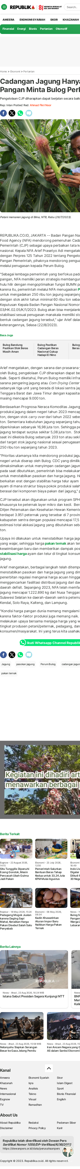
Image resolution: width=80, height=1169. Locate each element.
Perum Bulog (48, 664)
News (3, 1088)
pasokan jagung (25, 664)
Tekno (32, 1093)
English (61, 1099)
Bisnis (33, 28)
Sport (60, 1088)
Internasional (8, 1093)
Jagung (5, 664)
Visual (32, 1099)
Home (3, 71)
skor (53, 19)
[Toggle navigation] (4, 7)
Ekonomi (15, 71)
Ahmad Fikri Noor (40, 105)
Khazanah (6, 1083)
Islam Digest (64, 1083)
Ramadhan (35, 1104)
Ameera (5, 1077)
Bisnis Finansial (66, 1093)
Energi (21, 28)
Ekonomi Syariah (32, 19)
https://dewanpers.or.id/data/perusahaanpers (31, 1148)
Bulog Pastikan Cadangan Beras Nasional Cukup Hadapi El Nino (48, 350)
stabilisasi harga (13, 554)
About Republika (10, 1122)
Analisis (33, 1088)
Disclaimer (6, 1128)
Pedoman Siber (66, 1122)
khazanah (71, 19)
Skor (60, 1077)
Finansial (8, 28)
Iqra (31, 1083)
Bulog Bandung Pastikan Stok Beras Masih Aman (15, 348)
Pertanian (46, 28)
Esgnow (5, 1099)
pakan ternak (55, 543)
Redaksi (34, 1122)
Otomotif (61, 28)
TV (2, 1104)
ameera (8, 19)
